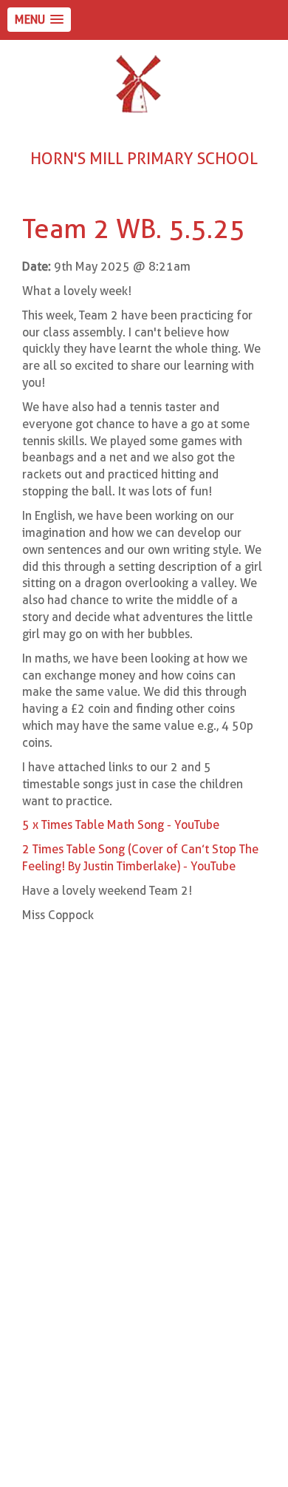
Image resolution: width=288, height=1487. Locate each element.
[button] (39, 19)
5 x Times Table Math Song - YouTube (120, 825)
